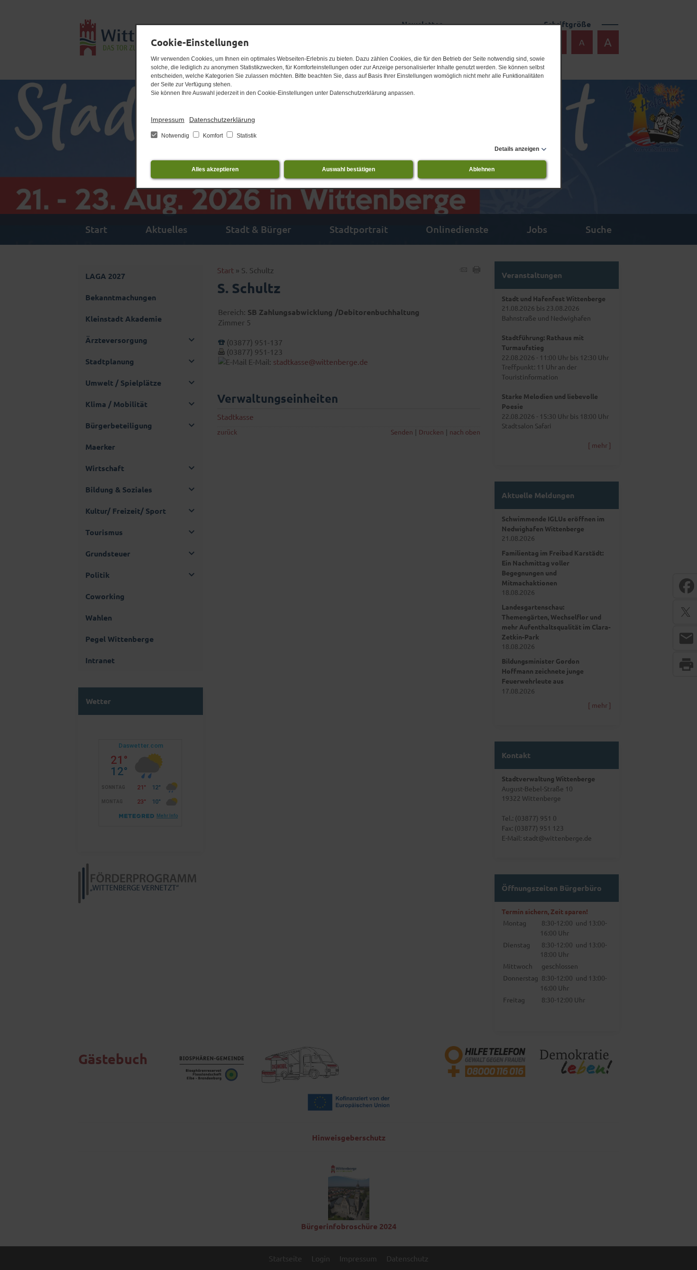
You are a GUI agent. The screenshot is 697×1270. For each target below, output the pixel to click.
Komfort (213, 135)
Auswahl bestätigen (348, 169)
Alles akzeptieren (215, 169)
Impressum (167, 119)
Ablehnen (482, 169)
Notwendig (175, 135)
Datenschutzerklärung (222, 119)
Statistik (246, 135)
